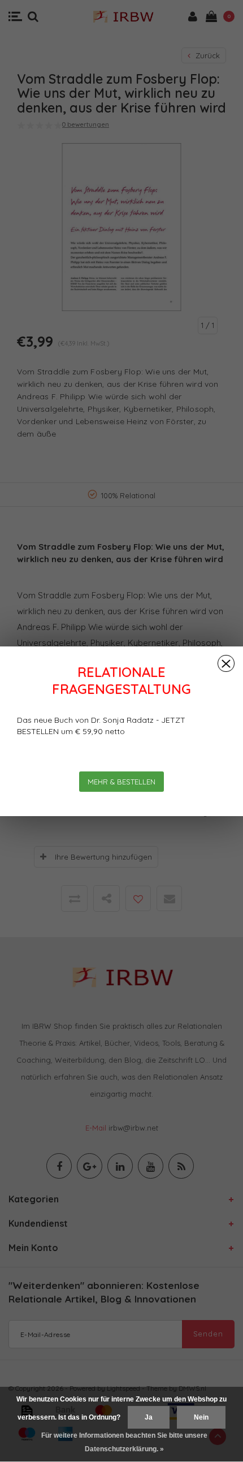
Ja (149, 1417)
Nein (201, 1417)
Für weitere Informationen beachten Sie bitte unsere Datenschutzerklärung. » (124, 1442)
